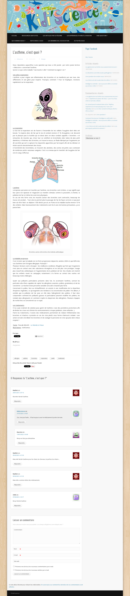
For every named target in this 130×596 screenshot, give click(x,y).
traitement (61, 358)
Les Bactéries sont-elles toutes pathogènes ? (99, 73)
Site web (16, 561)
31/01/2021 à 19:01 (22, 413)
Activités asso (79, 41)
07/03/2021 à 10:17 (18, 497)
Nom (17, 549)
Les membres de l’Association (58, 41)
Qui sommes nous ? (18, 41)
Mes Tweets (89, 57)
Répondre (17, 401)
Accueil (14, 35)
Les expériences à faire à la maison (79, 35)
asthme (25, 358)
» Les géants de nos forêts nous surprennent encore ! (102, 96)
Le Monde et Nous (37, 325)
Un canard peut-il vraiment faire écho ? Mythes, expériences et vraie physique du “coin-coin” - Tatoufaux (100, 106)
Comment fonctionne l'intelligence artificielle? (99, 118)
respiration (44, 358)
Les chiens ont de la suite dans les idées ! (98, 80)
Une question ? (101, 35)
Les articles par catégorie (52, 35)
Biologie (43, 59)
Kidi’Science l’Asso (36, 41)
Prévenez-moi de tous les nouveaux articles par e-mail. (32, 570)
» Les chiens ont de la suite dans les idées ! (98, 126)
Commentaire (17, 530)
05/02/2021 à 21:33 (18, 476)
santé (52, 358)
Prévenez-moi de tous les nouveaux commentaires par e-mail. (34, 566)
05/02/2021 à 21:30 (18, 455)
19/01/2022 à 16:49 (22, 434)
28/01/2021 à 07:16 (18, 393)
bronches (34, 358)
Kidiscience (20, 59)
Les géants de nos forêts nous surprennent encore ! (101, 67)
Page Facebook (91, 48)
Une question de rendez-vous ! (95, 76)
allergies (16, 358)
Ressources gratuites (30, 35)
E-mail (17, 555)
